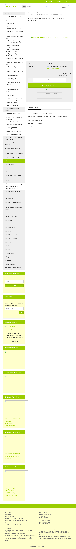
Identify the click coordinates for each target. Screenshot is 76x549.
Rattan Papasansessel (11, 180)
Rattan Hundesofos (10, 253)
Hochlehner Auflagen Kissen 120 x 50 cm (14, 67)
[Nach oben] (71, 546)
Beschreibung (34, 107)
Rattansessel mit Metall (11, 224)
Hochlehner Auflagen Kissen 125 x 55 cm (14, 72)
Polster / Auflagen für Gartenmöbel (11, 128)
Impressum (8, 514)
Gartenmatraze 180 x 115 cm (13, 28)
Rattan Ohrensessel (10, 227)
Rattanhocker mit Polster (11, 195)
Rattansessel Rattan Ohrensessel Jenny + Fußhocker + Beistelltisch (14, 335)
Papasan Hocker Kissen (12, 26)
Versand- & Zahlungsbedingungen (14, 518)
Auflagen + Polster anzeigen (13, 16)
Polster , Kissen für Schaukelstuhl (11, 79)
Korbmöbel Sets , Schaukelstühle (14, 153)
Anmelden (14, 285)
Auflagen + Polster (10, 13)
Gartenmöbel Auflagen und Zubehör (12, 109)
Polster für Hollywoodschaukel (14, 122)
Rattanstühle (8, 231)
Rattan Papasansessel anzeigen (14, 184)
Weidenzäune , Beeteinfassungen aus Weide (14, 143)
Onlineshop (32, 546)
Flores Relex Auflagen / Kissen (14, 134)
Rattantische (8, 242)
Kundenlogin (59, 1)
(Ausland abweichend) (53, 68)
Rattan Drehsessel (9, 198)
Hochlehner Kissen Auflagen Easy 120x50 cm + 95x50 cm (13, 41)
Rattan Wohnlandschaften (12, 157)
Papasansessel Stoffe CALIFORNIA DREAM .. (12, 187)
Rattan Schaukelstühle (11, 238)
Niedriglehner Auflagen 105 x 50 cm (14, 59)
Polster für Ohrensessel (12, 75)
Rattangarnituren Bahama (11, 216)
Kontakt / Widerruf (9, 516)
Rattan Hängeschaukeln (11, 235)
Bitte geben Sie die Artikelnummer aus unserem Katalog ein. (14, 304)
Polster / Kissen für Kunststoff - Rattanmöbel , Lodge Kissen (14, 99)
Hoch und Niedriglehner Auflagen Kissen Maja (12, 46)
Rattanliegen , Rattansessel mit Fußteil (13, 203)
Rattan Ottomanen (9, 171)
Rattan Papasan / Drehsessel (12, 191)
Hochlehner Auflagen (11, 102)
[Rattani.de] (12, 6)
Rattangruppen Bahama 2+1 (12, 213)
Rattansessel (8, 220)
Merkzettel (68, 1)
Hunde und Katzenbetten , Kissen (13, 19)
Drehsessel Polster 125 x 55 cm (14, 34)
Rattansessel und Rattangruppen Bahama (13, 208)
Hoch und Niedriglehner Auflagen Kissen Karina (12, 50)
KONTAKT (7, 540)
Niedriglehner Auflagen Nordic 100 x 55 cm (14, 54)
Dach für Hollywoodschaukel (14, 124)
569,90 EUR (14, 341)
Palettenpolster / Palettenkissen (14, 31)
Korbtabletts (8, 260)
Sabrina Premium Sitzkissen (13, 131)
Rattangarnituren (9, 160)
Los (21, 313)
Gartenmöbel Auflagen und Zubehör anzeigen (13, 114)
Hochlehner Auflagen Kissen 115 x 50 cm (14, 63)
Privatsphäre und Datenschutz (13, 524)
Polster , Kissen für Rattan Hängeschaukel (13, 83)
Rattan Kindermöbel (10, 246)
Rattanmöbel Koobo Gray (11, 168)
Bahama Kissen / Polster (12, 87)
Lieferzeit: (31, 66)
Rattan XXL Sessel (10, 164)
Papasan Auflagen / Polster (13, 23)
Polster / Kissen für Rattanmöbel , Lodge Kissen (14, 94)
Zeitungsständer (9, 257)
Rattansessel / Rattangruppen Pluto (13, 176)
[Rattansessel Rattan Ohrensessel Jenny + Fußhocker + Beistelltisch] (49, 37)
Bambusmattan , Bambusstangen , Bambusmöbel (14, 138)
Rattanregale (8, 249)
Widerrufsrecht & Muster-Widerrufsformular (16, 520)
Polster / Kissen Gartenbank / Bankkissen (14, 118)
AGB (6, 522)
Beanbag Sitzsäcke (10, 264)
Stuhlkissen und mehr (12, 105)
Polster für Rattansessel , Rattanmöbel (12, 90)
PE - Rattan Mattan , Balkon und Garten (13, 149)
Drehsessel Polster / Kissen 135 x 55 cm (14, 37)
